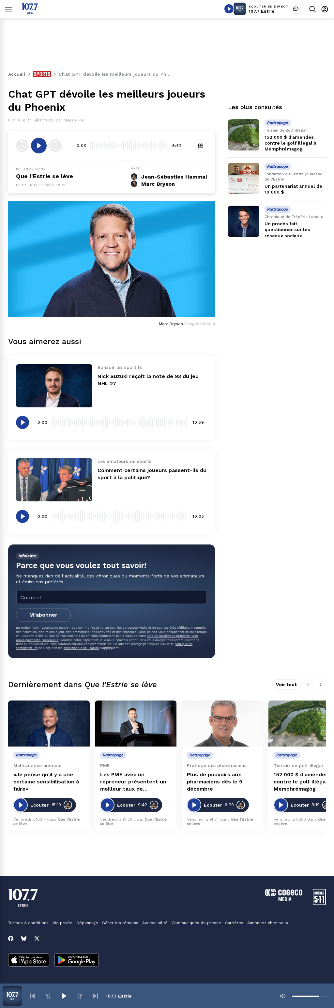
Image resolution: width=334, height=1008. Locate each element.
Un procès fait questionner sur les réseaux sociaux (287, 229)
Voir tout (286, 684)
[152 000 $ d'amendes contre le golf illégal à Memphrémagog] (243, 134)
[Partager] (201, 145)
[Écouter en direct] (229, 9)
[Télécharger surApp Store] (28, 960)
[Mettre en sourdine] (282, 995)
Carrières (234, 923)
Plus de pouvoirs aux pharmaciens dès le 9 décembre (214, 781)
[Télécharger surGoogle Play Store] (76, 960)
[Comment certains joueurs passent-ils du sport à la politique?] (54, 479)
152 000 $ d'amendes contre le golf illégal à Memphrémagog (290, 142)
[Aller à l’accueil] (30, 12)
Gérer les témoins (120, 923)
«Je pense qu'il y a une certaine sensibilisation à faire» (46, 781)
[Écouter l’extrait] (39, 145)
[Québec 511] (319, 903)
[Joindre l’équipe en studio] (296, 9)
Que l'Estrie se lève (44, 176)
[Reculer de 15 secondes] (22, 145)
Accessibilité (155, 923)
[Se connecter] (325, 9)
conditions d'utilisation (81, 648)
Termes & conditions (28, 923)
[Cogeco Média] (283, 899)
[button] (32, 995)
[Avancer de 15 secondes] (55, 145)
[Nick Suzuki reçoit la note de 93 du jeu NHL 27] (54, 385)
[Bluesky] (23, 938)
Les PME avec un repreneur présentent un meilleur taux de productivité (133, 782)
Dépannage (87, 923)
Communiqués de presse (196, 923)
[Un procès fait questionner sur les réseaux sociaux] (243, 221)
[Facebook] (10, 938)
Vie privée (62, 923)
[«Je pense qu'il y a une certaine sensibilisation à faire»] (49, 724)
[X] (36, 938)
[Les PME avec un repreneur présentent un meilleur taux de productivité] (135, 724)
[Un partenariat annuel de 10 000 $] (243, 178)
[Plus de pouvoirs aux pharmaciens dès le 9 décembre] (222, 724)
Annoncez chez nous (267, 923)
